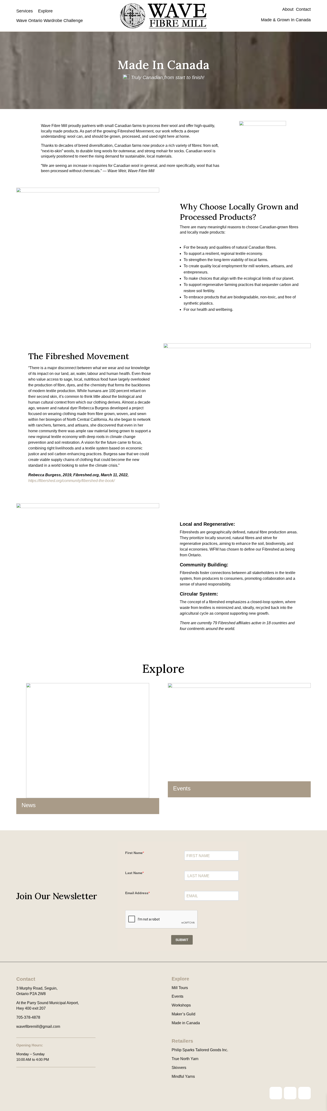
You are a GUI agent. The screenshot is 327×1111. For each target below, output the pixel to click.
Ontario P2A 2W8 (31, 994)
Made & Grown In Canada (285, 19)
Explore (45, 11)
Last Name (133, 873)
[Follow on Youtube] (304, 1093)
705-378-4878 (28, 1017)
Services (24, 11)
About (289, 9)
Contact (303, 9)
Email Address (136, 893)
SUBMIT (181, 940)
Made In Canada (163, 64)
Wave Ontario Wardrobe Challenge (49, 20)
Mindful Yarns (183, 1076)
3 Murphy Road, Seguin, (36, 988)
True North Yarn (185, 1059)
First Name (134, 853)
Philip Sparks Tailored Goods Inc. (200, 1050)
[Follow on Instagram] (276, 1093)
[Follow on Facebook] (290, 1093)
